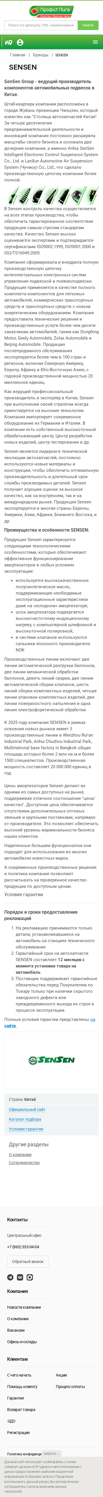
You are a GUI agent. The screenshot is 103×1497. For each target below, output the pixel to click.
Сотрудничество (24, 1162)
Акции (61, 1375)
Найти (88, 25)
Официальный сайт (27, 1109)
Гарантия (15, 1398)
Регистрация (18, 1432)
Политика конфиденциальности (31, 1454)
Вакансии (15, 1330)
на (92, 1019)
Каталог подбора (25, 1119)
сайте (10, 1025)
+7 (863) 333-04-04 (23, 1247)
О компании (20, 1154)
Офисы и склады (22, 1341)
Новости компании (24, 1307)
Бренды (40, 54)
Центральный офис (24, 1235)
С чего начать (19, 1375)
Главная (17, 54)
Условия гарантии (26, 1129)
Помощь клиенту (22, 1386)
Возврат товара (21, 1409)
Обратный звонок (28, 1261)
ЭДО (11, 1421)
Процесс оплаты (70, 1386)
